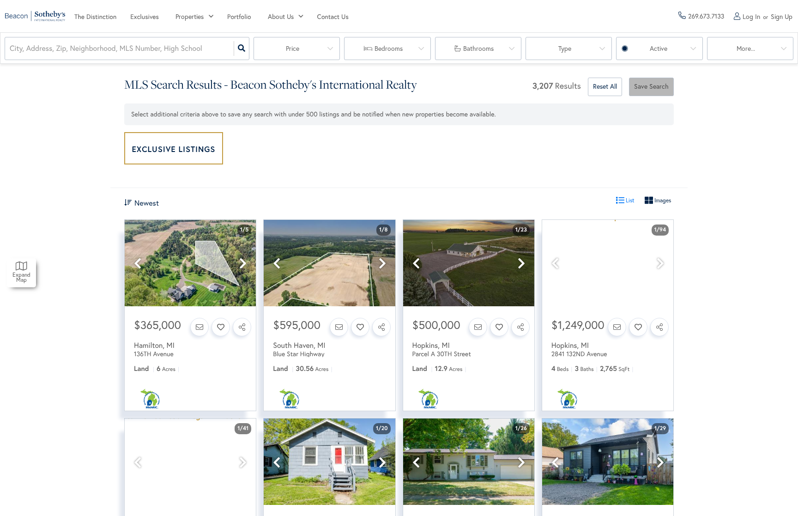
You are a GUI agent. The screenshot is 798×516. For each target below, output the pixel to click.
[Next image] (243, 263)
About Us (281, 16)
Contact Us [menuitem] (333, 16)
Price (292, 48)
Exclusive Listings (174, 149)
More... (746, 48)
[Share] (242, 327)
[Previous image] (138, 263)
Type (564, 48)
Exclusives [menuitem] (144, 16)
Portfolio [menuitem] (239, 16)
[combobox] (11, 48)
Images (662, 200)
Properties (189, 16)
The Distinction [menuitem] (95, 16)
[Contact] (199, 327)
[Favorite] (221, 327)
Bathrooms (478, 48)
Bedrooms (389, 48)
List (629, 200)
